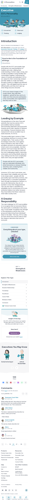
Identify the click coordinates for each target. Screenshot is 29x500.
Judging (22, 49)
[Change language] (22, 2)
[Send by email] (14, 382)
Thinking (15, 49)
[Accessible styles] (26, 490)
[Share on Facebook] (3, 382)
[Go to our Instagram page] (9, 490)
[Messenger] (18, 382)
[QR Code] (15, 490)
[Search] (20, 2)
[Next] (16, 367)
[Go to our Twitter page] (12, 490)
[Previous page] (2, 444)
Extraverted (4, 49)
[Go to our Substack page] (2, 490)
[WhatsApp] (21, 382)
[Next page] (24, 444)
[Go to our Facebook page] (5, 490)
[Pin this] (10, 382)
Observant (9, 49)
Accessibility (4, 486)
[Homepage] (7, 2)
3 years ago (9, 398)
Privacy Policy (18, 484)
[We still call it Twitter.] (7, 382)
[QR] (25, 382)
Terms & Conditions (5, 484)
